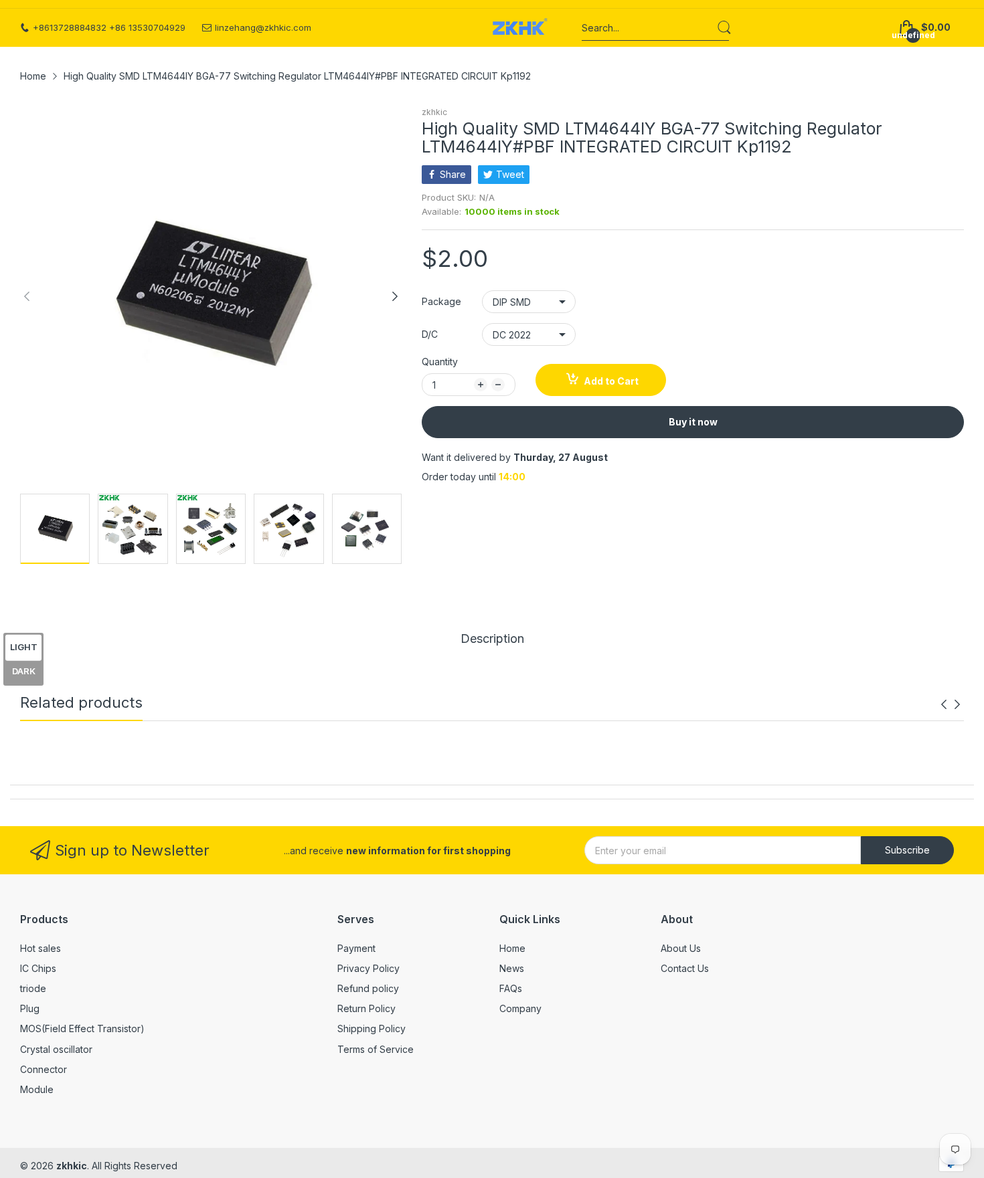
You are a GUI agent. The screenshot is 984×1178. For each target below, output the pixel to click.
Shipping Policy (371, 1028)
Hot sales (40, 948)
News (511, 968)
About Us (681, 948)
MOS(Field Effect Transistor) (82, 1028)
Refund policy (368, 988)
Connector (43, 1069)
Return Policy (366, 1008)
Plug (29, 1008)
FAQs (510, 988)
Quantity (440, 361)
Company (520, 1008)
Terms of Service (375, 1049)
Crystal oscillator (56, 1049)
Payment (356, 948)
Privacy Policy (368, 968)
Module (37, 1089)
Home (512, 948)
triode (33, 988)
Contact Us (685, 968)
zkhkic (434, 112)
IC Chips (38, 968)
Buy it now (693, 421)
